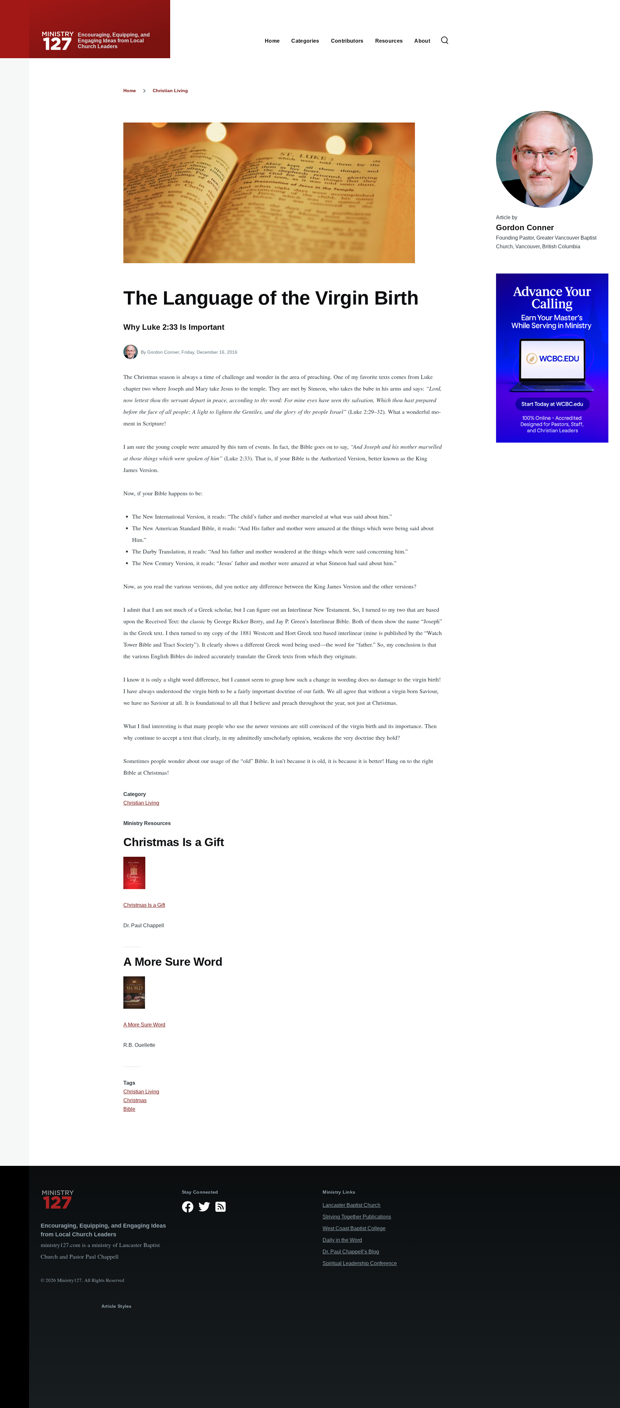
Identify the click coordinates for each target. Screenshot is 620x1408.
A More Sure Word (144, 1024)
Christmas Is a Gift (144, 905)
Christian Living (170, 90)
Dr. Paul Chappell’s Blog (351, 1251)
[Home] (106, 1199)
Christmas (135, 1100)
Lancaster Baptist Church (351, 1205)
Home (129, 90)
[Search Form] (444, 40)
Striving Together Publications (357, 1217)
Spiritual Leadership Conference (360, 1263)
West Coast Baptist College (354, 1228)
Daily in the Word (342, 1240)
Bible (129, 1109)
